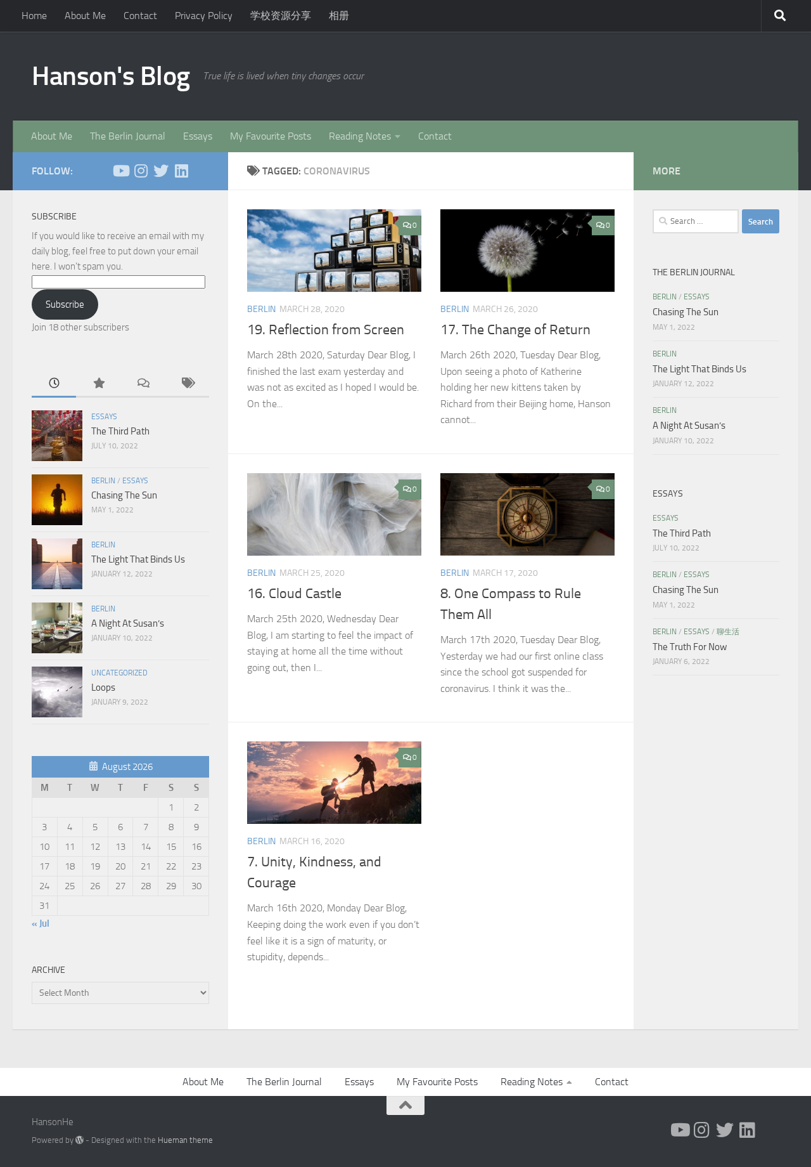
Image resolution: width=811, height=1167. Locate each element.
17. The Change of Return (515, 330)
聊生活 (728, 631)
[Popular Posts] (98, 384)
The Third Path (120, 431)
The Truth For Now (690, 647)
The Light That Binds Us (138, 559)
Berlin (261, 309)
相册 (339, 16)
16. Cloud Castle (294, 593)
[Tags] (187, 384)
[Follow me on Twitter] (161, 170)
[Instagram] (140, 170)
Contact (140, 16)
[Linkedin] (181, 170)
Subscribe (65, 304)
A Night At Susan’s (127, 623)
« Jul (40, 923)
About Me (85, 16)
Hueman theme (185, 1140)
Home (34, 16)
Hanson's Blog (111, 76)
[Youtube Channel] (120, 170)
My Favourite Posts (270, 136)
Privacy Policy (204, 16)
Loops (103, 687)
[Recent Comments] (142, 384)
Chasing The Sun (124, 495)
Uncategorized (119, 672)
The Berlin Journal (127, 136)
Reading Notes (360, 136)
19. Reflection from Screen (325, 330)
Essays (197, 136)
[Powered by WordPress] (79, 1140)
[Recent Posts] (54, 384)
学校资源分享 (280, 16)
